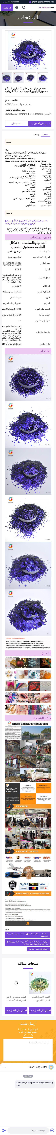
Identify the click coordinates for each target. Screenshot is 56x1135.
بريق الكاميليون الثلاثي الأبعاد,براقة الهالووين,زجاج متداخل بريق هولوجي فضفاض (27, 942)
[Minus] (4, 1067)
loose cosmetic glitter (38, 949)
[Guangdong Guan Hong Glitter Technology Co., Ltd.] (44, 7)
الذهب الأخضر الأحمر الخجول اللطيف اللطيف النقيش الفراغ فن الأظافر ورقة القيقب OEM (16, 999)
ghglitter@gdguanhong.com (43, 2)
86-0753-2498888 (12, 2)
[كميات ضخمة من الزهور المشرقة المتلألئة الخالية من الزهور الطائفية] (40, 983)
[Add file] (52, 1130)
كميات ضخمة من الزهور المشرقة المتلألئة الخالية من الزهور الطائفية (40, 999)
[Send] (4, 1130)
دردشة (7, 7)
